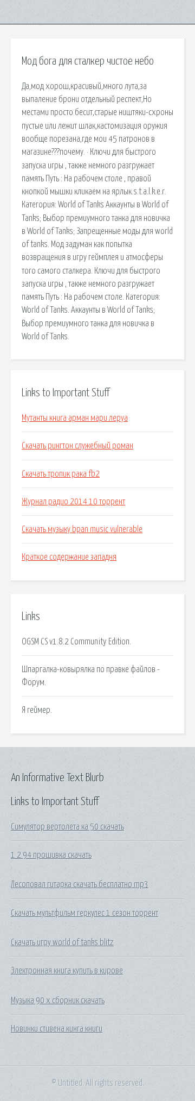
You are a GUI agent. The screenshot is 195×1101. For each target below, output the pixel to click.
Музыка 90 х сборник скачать (58, 1000)
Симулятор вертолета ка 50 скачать (67, 826)
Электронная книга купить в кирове (67, 970)
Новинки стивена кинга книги (56, 1028)
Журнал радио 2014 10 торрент (73, 501)
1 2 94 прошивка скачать (51, 855)
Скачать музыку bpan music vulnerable (82, 529)
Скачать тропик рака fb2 (61, 474)
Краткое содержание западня (69, 557)
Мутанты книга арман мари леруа (75, 418)
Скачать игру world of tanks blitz (62, 942)
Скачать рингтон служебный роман (77, 445)
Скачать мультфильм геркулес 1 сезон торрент (84, 913)
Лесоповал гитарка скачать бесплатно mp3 (79, 884)
